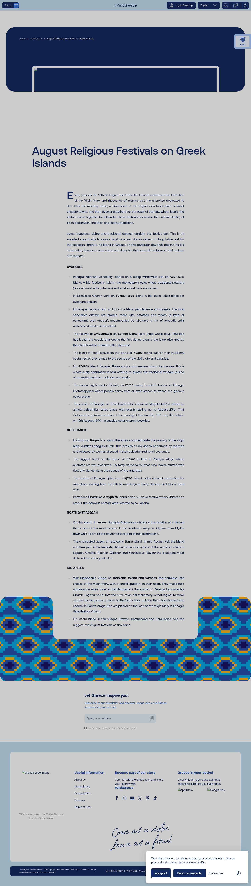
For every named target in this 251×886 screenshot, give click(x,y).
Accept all (161, 873)
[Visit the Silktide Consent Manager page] (239, 873)
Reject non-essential (189, 873)
